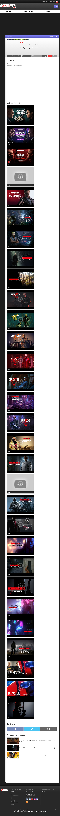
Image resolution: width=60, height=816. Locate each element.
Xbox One (24, 39)
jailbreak (12, 791)
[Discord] (37, 799)
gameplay (13, 800)
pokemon (13, 801)
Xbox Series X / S (17, 39)
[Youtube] (32, 799)
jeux (11, 794)
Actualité (9, 11)
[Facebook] (27, 799)
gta (11, 797)
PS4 (11, 39)
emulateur (13, 804)
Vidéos (50, 56)
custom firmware (14, 802)
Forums (43, 791)
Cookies (28, 797)
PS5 (8, 39)
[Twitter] (30, 799)
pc (11, 798)
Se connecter (51, 1)
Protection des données (31, 795)
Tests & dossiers (26, 56)
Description (11, 56)
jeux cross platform (15, 795)
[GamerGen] (8, 6)
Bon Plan (48, 11)
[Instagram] (35, 799)
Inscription (44, 1)
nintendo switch (14, 793)
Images (45, 56)
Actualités (18, 56)
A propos (28, 793)
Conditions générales (30, 794)
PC (28, 39)
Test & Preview (29, 11)
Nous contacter (29, 791)
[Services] (27, 802)
